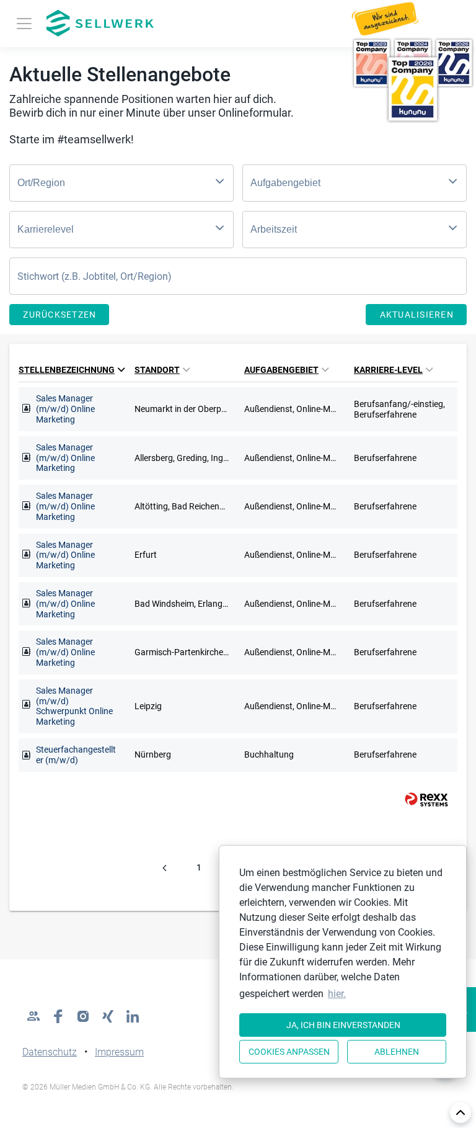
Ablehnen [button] (396, 1052)
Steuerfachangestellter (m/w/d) (76, 755)
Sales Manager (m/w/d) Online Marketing (65, 408)
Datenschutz (49, 1052)
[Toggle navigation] (24, 23)
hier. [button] (337, 994)
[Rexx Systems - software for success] (421, 799)
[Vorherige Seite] (164, 868)
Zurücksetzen (59, 315)
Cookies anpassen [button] (289, 1052)
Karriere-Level (388, 370)
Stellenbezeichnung (67, 370)
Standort (157, 370)
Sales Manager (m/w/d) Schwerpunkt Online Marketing (74, 706)
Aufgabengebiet (281, 370)
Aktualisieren (417, 315)
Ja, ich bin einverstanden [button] (343, 1025)
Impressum (119, 1052)
